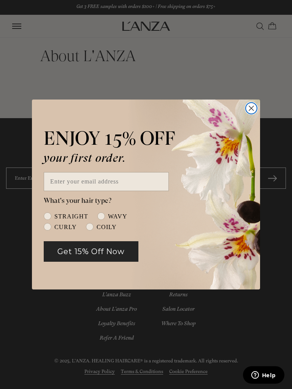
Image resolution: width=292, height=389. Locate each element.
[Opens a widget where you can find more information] (263, 375)
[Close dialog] (251, 108)
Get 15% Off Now (91, 251)
